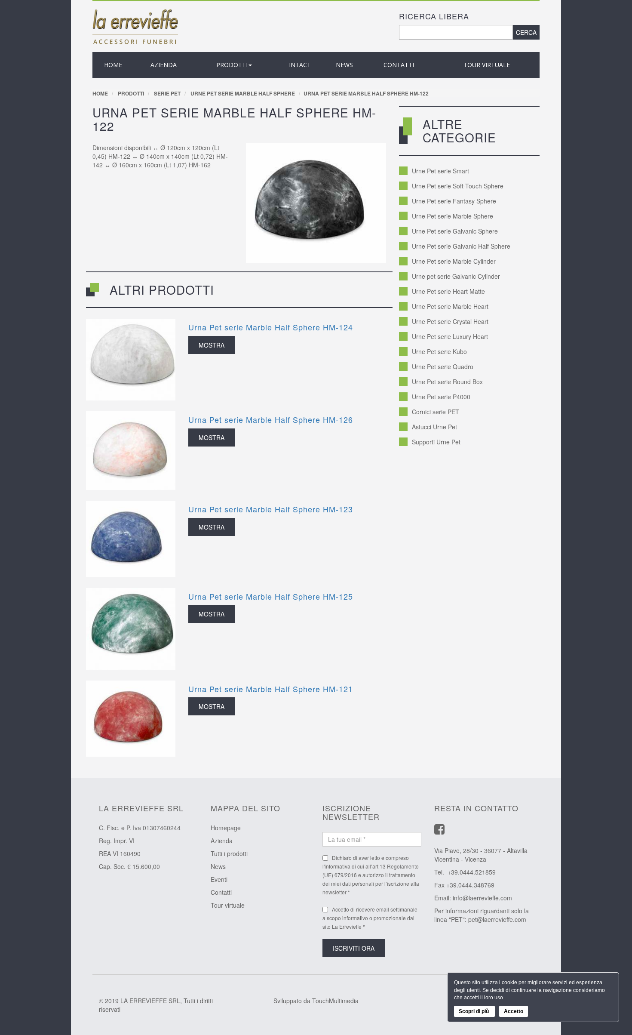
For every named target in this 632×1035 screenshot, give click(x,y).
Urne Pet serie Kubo (439, 351)
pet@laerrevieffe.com (497, 919)
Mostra (211, 345)
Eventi (219, 879)
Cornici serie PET (435, 411)
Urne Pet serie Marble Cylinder (454, 261)
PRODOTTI (232, 65)
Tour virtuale (486, 65)
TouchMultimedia (335, 1000)
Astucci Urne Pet (434, 426)
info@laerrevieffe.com (482, 897)
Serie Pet (167, 93)
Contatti (398, 65)
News (218, 866)
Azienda (222, 840)
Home (113, 65)
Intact (300, 65)
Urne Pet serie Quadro (442, 366)
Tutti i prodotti (229, 853)
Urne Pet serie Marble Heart (450, 306)
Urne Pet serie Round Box (447, 381)
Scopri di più (474, 1011)
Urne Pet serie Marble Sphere (452, 216)
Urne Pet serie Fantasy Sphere (454, 201)
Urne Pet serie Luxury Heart (450, 336)
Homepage (226, 827)
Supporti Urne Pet (436, 441)
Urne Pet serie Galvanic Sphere (455, 231)
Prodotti (131, 93)
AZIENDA (163, 65)
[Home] (135, 26)
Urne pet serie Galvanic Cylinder (456, 276)
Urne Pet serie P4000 (441, 396)
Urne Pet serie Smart (440, 170)
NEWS (344, 65)
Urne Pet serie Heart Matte (448, 291)
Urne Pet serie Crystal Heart (450, 321)
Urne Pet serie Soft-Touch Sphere (457, 186)
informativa (337, 866)
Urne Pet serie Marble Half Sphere (242, 93)
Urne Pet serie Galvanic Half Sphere (461, 246)
